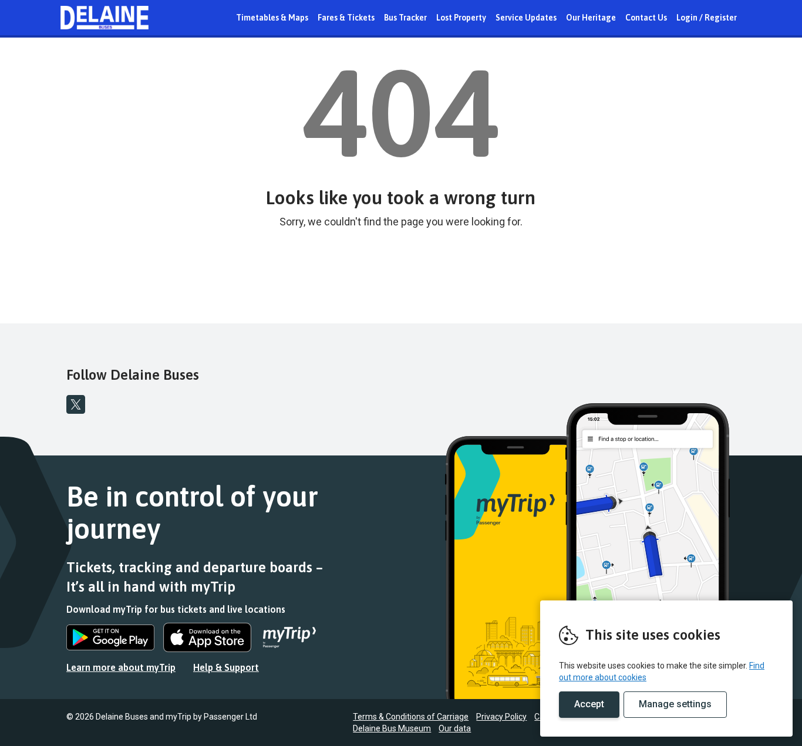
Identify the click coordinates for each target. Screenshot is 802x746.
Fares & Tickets (346, 17)
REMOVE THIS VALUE (104, 17)
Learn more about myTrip (121, 667)
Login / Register (706, 17)
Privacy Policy (501, 716)
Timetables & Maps (272, 17)
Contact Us (646, 17)
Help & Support (226, 667)
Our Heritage (591, 17)
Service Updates (526, 17)
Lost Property (461, 17)
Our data (455, 728)
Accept (589, 704)
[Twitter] (75, 404)
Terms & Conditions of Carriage (411, 716)
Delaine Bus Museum (392, 728)
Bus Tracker (405, 17)
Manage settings (675, 704)
